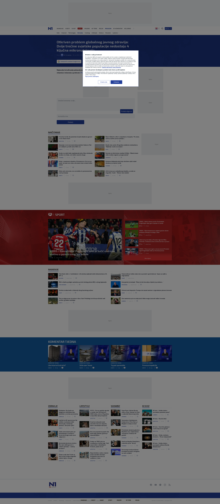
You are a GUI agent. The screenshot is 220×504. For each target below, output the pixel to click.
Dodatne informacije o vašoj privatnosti (111, 67)
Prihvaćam (116, 82)
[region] (111, 68)
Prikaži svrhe (103, 82)
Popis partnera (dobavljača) (92, 76)
